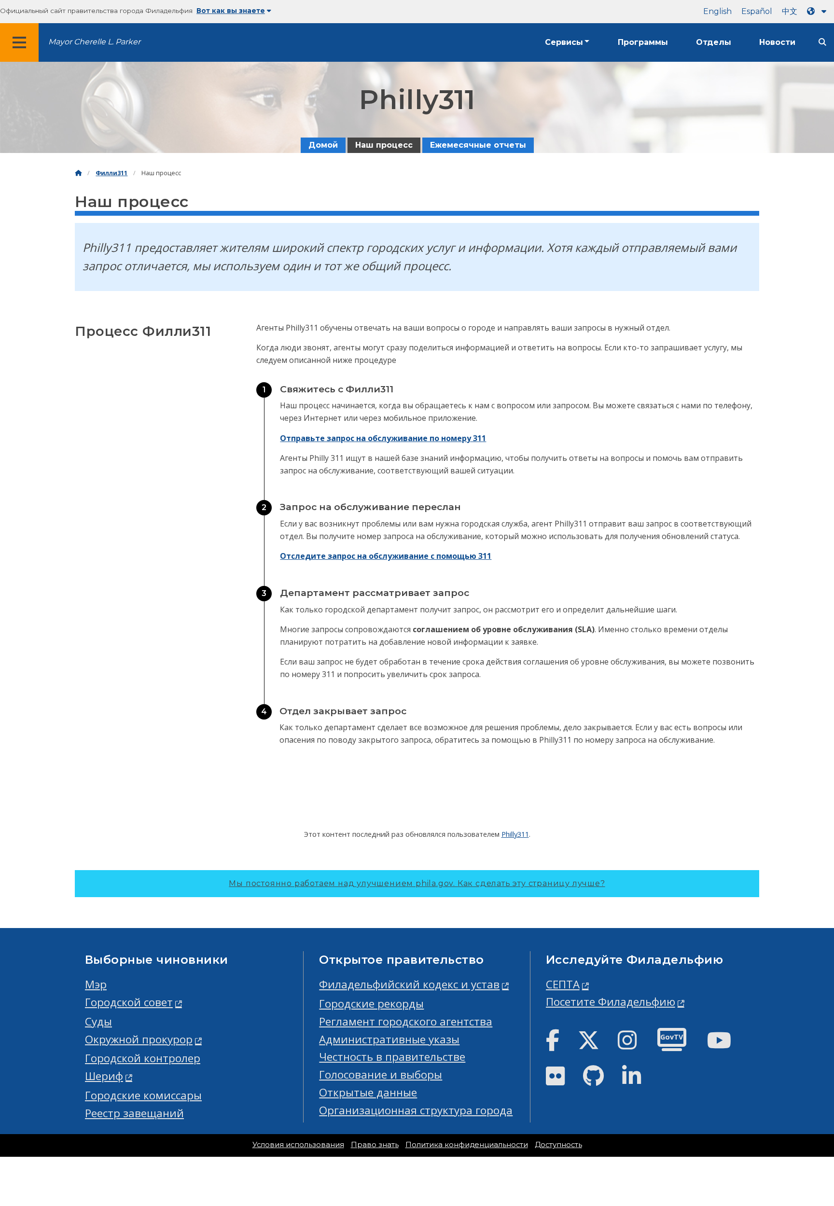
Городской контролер (142, 1058)
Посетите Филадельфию (610, 1001)
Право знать (375, 1144)
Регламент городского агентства (405, 1021)
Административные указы (389, 1039)
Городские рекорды (371, 1003)
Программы (643, 42)
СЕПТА (563, 984)
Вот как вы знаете (230, 10)
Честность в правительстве (392, 1056)
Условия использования (298, 1144)
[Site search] (822, 42)
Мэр (96, 984)
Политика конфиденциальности (466, 1144)
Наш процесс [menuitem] (384, 145)
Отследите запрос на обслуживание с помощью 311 (385, 556)
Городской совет (129, 1002)
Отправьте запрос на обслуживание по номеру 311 (383, 438)
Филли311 (111, 173)
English (717, 11)
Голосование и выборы (380, 1074)
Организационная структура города (416, 1110)
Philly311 (515, 834)
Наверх (802, 1140)
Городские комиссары (143, 1095)
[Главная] (78, 173)
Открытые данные (368, 1092)
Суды (98, 1021)
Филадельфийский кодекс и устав (409, 984)
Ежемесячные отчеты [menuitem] (478, 145)
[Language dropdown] (818, 11)
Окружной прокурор (139, 1039)
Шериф (104, 1075)
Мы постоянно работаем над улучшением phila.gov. (417, 883)
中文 (789, 11)
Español (756, 11)
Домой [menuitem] (323, 145)
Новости (777, 42)
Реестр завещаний (134, 1113)
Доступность (558, 1144)
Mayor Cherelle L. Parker (94, 41)
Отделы (713, 42)
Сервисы (564, 42)
